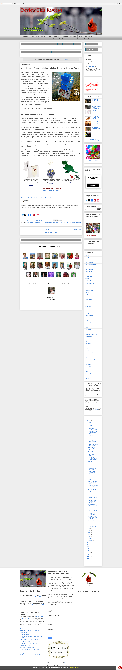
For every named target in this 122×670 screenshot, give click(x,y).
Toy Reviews (32, 52)
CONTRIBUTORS (25, 36)
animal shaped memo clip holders (33, 222)
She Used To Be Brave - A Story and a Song (92, 468)
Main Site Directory (25, 239)
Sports (53, 52)
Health (58, 52)
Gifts (56, 43)
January (90, 540)
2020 (88, 552)
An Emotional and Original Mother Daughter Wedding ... (92, 496)
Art (86, 259)
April (89, 534)
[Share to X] (54, 220)
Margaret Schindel (35, 38)
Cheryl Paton (70, 38)
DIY (86, 285)
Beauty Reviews (25, 46)
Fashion (87, 292)
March (89, 536)
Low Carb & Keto (89, 329)
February (90, 538)
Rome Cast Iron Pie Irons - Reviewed (92, 509)
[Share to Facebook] (56, 220)
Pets (50, 52)
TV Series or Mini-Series (90, 362)
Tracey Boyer (62, 38)
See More (24, 54)
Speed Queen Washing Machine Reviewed (92, 478)
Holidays (45, 52)
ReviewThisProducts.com (51, 190)
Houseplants (88, 322)
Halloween (87, 308)
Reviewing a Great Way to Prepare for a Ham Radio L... (92, 517)
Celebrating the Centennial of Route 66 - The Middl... (92, 473)
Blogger (74, 665)
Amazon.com (95, 409)
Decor (46, 43)
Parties (87, 338)
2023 (88, 546)
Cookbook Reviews (89, 280)
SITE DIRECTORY (89, 49)
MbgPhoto (43, 36)
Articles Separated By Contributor (83, 38)
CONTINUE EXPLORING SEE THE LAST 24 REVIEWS (93, 140)
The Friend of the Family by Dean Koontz (92, 501)
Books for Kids (88, 271)
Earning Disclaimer (25, 641)
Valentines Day (88, 373)
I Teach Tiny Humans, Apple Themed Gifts (92, 513)
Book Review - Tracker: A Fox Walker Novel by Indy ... (92, 463)
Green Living (88, 306)
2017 (88, 558)
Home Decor (88, 318)
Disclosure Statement (74, 667)
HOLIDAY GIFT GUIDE (92, 160)
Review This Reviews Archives (92, 355)
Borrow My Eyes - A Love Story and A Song (96, 123)
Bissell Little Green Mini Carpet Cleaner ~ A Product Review (96, 107)
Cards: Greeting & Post (90, 273)
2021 (88, 550)
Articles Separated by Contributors (48, 239)
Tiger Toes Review (92, 493)
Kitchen (87, 327)
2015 (88, 562)
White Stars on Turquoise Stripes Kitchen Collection (92, 458)
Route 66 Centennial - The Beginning (92, 525)
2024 (88, 544)
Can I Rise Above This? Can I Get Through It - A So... (92, 522)
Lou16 (80, 36)
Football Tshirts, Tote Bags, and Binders (92, 490)
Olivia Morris (73, 36)
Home (47, 229)
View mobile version (51, 232)
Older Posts (77, 229)
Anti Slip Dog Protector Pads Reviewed (95, 117)
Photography (70, 43)
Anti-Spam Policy (24, 634)
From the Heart (71, 52)
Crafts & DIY (39, 52)
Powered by (90, 189)
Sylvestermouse (35, 36)
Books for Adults (89, 269)
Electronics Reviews (89, 290)
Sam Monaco (53, 38)
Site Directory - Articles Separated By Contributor (32, 654)
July (89, 528)
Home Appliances (89, 315)
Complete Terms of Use (36, 597)
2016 (88, 560)
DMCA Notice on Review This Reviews (30, 639)
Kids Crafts (87, 324)
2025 (88, 542)
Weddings (87, 378)
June (89, 530)
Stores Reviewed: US (90, 359)
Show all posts (64, 59)
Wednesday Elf (57, 36)
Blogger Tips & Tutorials (90, 264)
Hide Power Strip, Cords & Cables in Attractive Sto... (92, 506)
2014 (88, 564)
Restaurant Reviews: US (90, 352)
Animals (87, 255)
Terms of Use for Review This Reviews (29, 649)
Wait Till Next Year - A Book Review (96, 128)
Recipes (60, 43)
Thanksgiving (88, 364)
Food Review (88, 297)
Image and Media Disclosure (27, 647)
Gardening (51, 43)
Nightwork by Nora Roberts (95, 100)
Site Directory (44, 662)
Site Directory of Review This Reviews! (30, 630)
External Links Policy (25, 645)
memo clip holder (53, 222)
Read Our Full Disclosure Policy (92, 413)
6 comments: (47, 220)
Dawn (50, 36)
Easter (86, 287)
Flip (60, 220)
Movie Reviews (32, 43)
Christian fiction (88, 276)
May (89, 532)
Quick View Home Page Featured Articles (74, 662)
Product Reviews (25, 52)
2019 (88, 554)
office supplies (77, 222)
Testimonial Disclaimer (25, 651)
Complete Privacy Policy (38, 604)
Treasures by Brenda (88, 36)
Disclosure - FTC (24, 632)
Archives (87, 257)
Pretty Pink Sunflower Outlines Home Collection (95, 112)
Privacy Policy (23, 653)
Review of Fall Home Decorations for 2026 (92, 482)
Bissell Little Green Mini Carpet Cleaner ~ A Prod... (92, 428)
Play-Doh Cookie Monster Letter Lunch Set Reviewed (92, 453)
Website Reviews (89, 376)
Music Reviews (40, 43)
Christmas (87, 278)
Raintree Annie (45, 38)
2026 (88, 420)
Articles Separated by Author (56, 662)
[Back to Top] (120, 667)
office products (69, 222)
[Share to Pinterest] (57, 220)
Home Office (46, 222)
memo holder (62, 222)
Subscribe (93, 185)
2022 (88, 548)
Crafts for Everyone (89, 283)
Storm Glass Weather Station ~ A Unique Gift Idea (93, 487)
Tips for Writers (64, 52)
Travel (64, 43)
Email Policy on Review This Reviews (29, 643)
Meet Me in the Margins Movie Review (95, 134)
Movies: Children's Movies (91, 334)
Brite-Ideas (65, 36)
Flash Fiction (88, 294)
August (90, 422)
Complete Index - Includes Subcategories (65, 239)
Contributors (91, 66)
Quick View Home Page (35, 239)
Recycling (87, 350)
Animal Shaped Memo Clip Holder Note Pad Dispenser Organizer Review (50, 68)
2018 (88, 556)
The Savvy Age (25, 38)
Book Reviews (25, 43)
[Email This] (53, 220)
